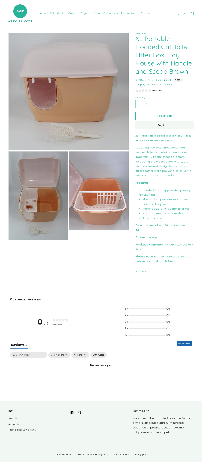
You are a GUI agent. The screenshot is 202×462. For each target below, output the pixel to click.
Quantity (140, 97)
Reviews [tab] (19, 345)
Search (12, 418)
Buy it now (164, 125)
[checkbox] (98, 355)
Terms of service (120, 454)
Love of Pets (68, 454)
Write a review (184, 343)
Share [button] (142, 271)
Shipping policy (140, 454)
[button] (72, 13)
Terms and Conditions (22, 429)
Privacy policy (102, 454)
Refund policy (85, 454)
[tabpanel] (101, 376)
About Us (14, 424)
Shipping (140, 84)
